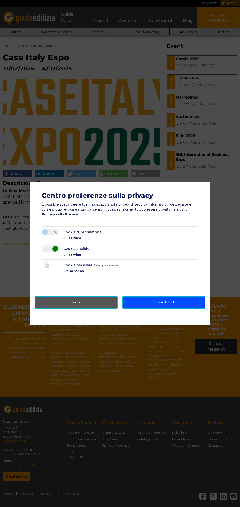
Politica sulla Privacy (60, 214)
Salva (76, 302)
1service (72, 238)
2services (73, 271)
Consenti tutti (164, 302)
